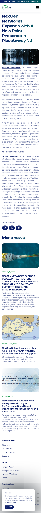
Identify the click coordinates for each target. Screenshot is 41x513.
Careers (5, 456)
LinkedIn (5, 488)
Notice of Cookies (9, 474)
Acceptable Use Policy (11, 470)
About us (5, 445)
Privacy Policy (8, 467)
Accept (9, 507)
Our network (7, 448)
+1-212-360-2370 (32, 1)
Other (4, 477)
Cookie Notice (11, 502)
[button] (37, 7)
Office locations (8, 452)
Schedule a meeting (11, 1)
